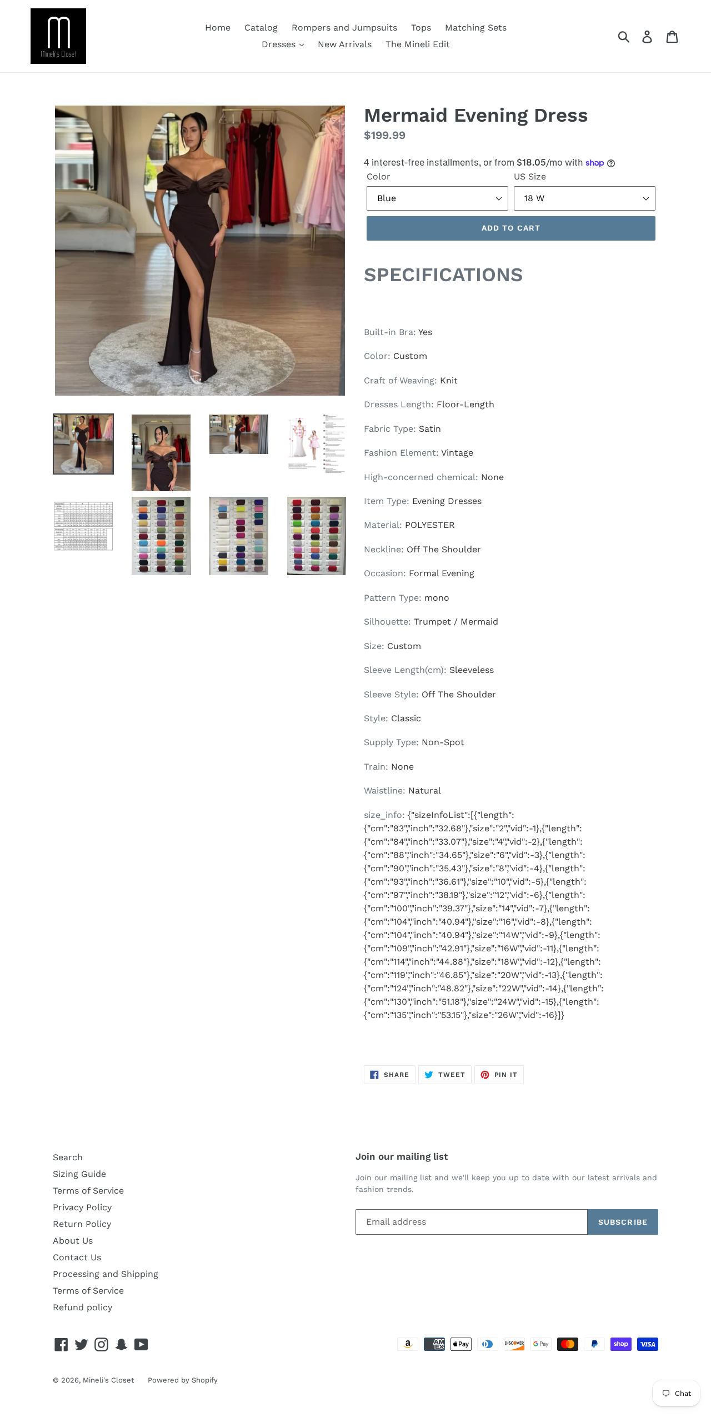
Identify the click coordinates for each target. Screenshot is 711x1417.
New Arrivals (345, 44)
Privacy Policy (82, 1207)
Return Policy (82, 1224)
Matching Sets (476, 27)
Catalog (261, 27)
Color (378, 176)
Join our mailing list (402, 1156)
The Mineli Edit (417, 44)
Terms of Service (88, 1190)
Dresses (280, 44)
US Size (530, 176)
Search (68, 1157)
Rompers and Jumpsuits (344, 27)
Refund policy (82, 1307)
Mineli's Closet (108, 1380)
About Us (73, 1240)
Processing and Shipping (105, 1274)
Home (218, 27)
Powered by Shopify (183, 1380)
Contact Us (77, 1257)
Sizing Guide (79, 1174)
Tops (421, 27)
